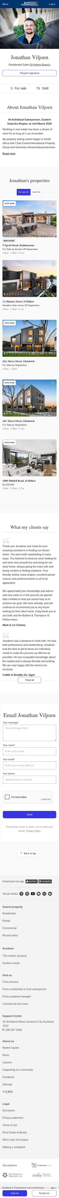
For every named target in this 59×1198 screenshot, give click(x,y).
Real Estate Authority (14, 1132)
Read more (8, 153)
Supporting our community (17, 1069)
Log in (52, 4)
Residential (9, 913)
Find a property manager (16, 996)
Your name (8, 745)
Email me (44, 1193)
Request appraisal (29, 73)
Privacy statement (12, 1117)
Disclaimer (8, 1110)
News (5, 1055)
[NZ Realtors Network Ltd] (14, 1175)
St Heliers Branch (40, 64)
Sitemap (7, 1084)
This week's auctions (14, 955)
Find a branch (10, 981)
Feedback (8, 1077)
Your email (8, 759)
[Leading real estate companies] (44, 1175)
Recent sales (10, 935)
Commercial (9, 928)
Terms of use (9, 1125)
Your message (10, 722)
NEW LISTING (9, 241)
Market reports (10, 1047)
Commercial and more (15, 1003)
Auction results (11, 963)
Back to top (29, 853)
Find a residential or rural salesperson (24, 989)
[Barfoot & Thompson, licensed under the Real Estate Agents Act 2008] (29, 4)
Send (29, 814)
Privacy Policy (33, 830)
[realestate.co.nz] (44, 1165)
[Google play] (45, 881)
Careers (7, 1062)
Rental (6, 920)
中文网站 (7, 1091)
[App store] (32, 881)
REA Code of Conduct (15, 1139)
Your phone (9, 773)
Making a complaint (13, 1147)
